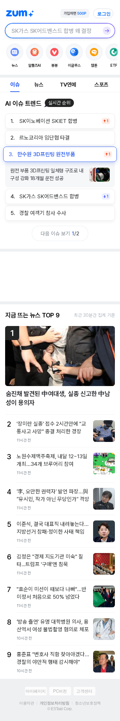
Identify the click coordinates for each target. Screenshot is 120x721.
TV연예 (68, 84)
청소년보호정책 (88, 703)
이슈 (14, 84)
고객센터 (84, 691)
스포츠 (101, 84)
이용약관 (26, 703)
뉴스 (38, 84)
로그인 (104, 13)
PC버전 (60, 691)
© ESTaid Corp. (59, 709)
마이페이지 (36, 691)
